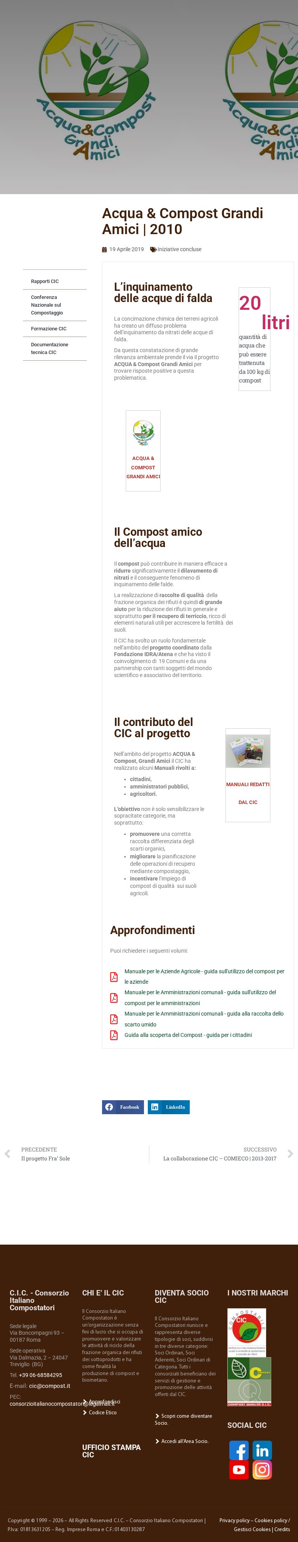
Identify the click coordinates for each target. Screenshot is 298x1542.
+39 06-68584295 (40, 1375)
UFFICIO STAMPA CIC (111, 1451)
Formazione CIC (48, 329)
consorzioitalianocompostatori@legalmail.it (62, 1404)
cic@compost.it (49, 1385)
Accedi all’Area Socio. (184, 1441)
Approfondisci (104, 1402)
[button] (123, 1107)
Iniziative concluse (179, 249)
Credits (282, 1529)
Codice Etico (102, 1412)
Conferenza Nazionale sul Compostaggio (47, 305)
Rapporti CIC (45, 281)
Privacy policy (234, 1520)
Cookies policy (271, 1520)
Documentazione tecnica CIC (49, 348)
